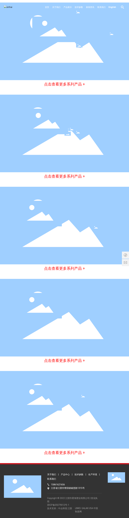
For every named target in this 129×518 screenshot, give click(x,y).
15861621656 (58, 484)
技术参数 (79, 474)
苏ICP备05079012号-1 (58, 505)
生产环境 (92, 474)
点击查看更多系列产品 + (64, 84)
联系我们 (51, 479)
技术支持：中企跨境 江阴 (59, 508)
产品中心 (65, 474)
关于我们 (51, 474)
